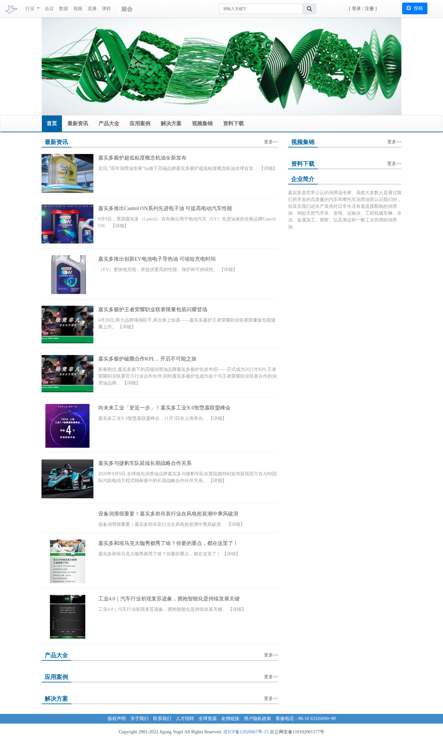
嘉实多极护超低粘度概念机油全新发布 (142, 157)
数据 (63, 8)
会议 (49, 8)
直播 (92, 8)
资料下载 (233, 123)
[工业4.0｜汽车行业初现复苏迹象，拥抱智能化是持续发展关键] (67, 617)
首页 (52, 123)
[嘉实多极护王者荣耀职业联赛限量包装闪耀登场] (67, 324)
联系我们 (162, 718)
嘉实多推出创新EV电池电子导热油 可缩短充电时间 (157, 259)
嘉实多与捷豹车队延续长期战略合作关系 (145, 463)
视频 (77, 8)
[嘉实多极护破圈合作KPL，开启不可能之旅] (67, 374)
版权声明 (117, 718)
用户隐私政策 (257, 718)
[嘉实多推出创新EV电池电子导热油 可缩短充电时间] (67, 274)
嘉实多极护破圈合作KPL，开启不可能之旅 (147, 358)
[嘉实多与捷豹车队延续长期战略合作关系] (67, 478)
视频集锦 (202, 123)
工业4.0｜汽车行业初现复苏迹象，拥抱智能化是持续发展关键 (169, 598)
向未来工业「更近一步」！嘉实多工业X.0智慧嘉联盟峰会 (164, 407)
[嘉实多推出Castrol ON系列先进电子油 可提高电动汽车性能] (67, 224)
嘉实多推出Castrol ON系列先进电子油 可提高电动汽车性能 (165, 208)
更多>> (271, 140)
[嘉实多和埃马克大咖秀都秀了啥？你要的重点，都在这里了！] (67, 561)
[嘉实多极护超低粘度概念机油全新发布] (67, 173)
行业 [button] (30, 8)
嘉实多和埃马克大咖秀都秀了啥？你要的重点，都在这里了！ (168, 543)
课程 (106, 8)
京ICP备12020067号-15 (246, 731)
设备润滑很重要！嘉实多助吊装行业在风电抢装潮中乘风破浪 (168, 513)
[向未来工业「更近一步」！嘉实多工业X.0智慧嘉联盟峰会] (67, 426)
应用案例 (140, 123)
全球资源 (207, 718)
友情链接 (230, 718)
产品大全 (109, 123)
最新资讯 (77, 123)
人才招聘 (185, 718)
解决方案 (171, 123)
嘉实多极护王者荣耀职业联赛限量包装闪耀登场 (152, 309)
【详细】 (268, 168)
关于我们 (139, 718)
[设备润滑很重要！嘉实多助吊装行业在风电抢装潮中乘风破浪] (67, 519)
